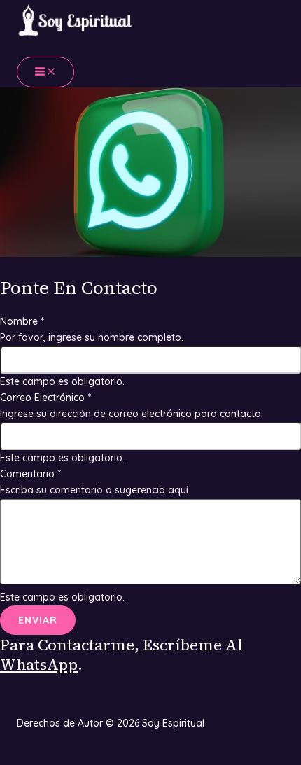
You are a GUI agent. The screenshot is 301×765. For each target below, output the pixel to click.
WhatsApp (39, 664)
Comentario (30, 474)
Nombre (22, 321)
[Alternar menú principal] (45, 72)
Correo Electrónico (45, 397)
